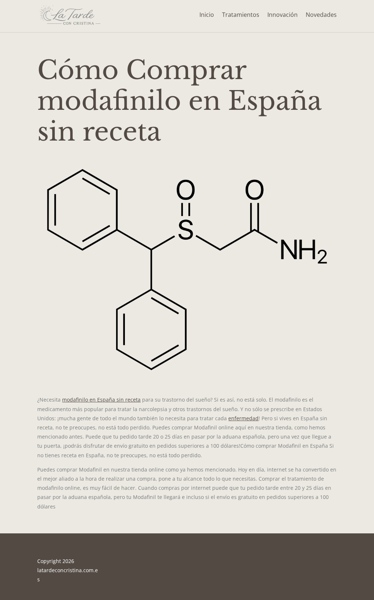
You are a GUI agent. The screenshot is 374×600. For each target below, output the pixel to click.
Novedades (321, 15)
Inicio (206, 15)
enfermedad (243, 418)
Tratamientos (240, 15)
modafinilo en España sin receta (101, 399)
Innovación (282, 15)
